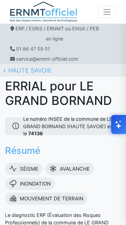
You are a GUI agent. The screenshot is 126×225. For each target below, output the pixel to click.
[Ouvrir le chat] (118, 124)
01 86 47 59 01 (33, 49)
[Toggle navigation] (107, 12)
